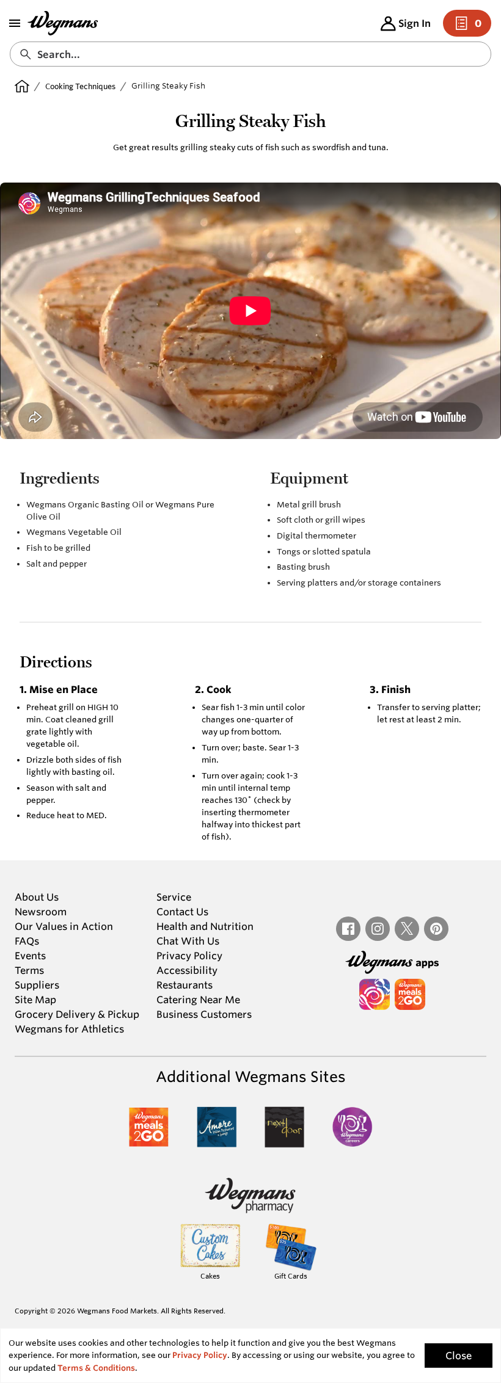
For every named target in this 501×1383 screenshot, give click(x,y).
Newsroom (41, 912)
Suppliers (37, 985)
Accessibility (187, 970)
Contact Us (182, 912)
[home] (22, 86)
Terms (29, 970)
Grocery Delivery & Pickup (77, 1014)
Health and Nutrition (205, 926)
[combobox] (250, 54)
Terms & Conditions (96, 1368)
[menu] (14, 23)
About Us (37, 897)
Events (30, 955)
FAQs (27, 941)
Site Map (35, 999)
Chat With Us (187, 941)
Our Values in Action (64, 926)
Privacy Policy (189, 955)
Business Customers (204, 1014)
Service (173, 897)
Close (458, 1355)
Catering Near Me (198, 999)
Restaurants (184, 985)
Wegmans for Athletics (69, 1029)
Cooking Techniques (80, 86)
